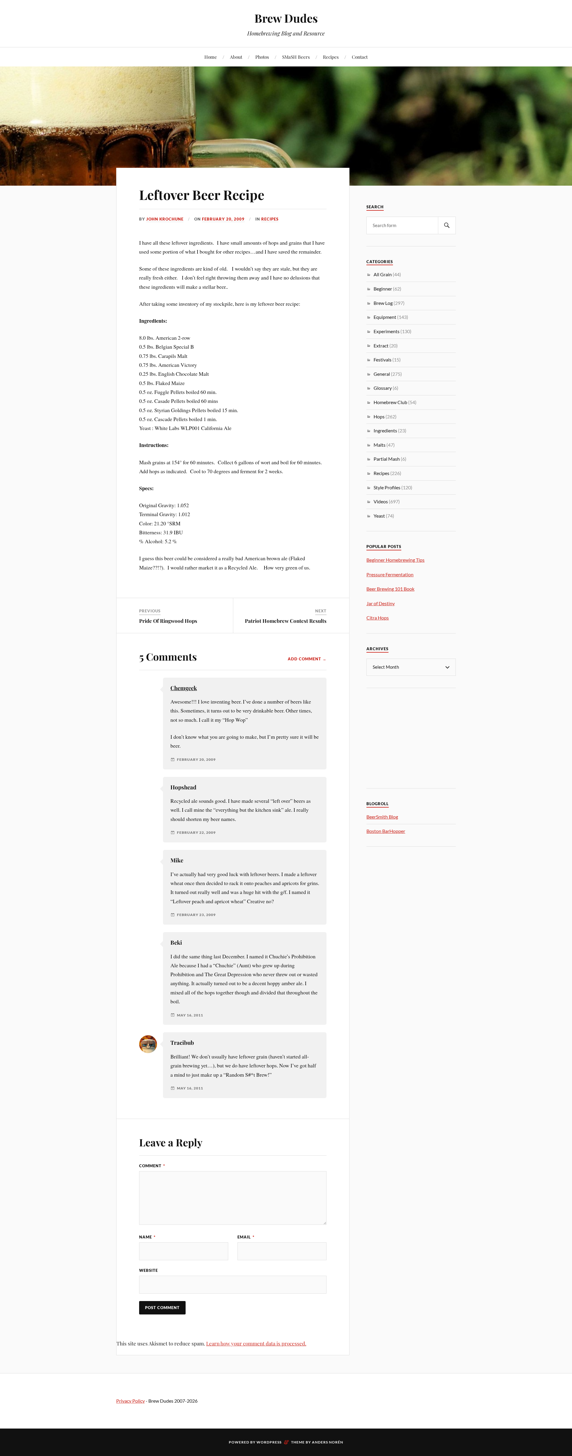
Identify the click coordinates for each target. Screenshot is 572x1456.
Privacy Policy (130, 1401)
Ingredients (385, 430)
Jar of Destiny (380, 603)
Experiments (387, 331)
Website (148, 1270)
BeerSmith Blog (382, 816)
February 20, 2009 (223, 219)
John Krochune (165, 219)
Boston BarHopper (385, 831)
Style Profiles (387, 487)
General (382, 374)
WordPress (269, 1442)
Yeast (379, 516)
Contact (360, 57)
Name (147, 1237)
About (236, 57)
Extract (381, 345)
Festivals (382, 359)
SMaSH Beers (296, 57)
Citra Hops (377, 617)
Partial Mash (387, 459)
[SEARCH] (447, 225)
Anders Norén (327, 1442)
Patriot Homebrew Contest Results (286, 620)
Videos (381, 501)
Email (245, 1237)
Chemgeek (183, 688)
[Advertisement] (411, 737)
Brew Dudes (286, 18)
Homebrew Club (390, 402)
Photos (262, 57)
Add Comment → (307, 658)
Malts (380, 445)
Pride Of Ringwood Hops (168, 620)
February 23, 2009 (196, 915)
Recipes (331, 57)
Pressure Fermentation (390, 574)
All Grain (383, 274)
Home (210, 57)
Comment (152, 1165)
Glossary (383, 388)
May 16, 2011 (190, 1015)
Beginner (383, 288)
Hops (379, 416)
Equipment (385, 317)
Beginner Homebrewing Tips (395, 560)
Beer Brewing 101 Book (390, 589)
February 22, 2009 (196, 832)
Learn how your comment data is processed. (256, 1343)
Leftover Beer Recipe (201, 194)
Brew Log (383, 303)
